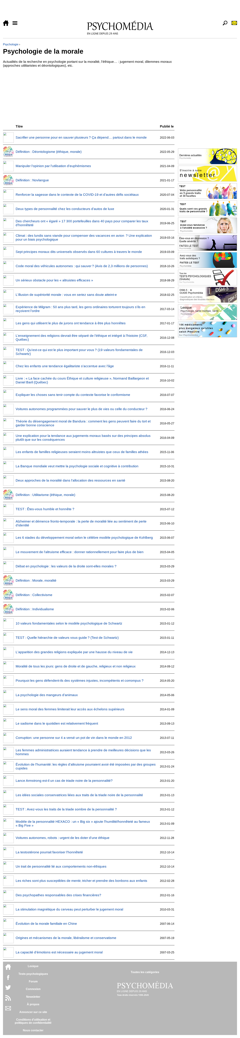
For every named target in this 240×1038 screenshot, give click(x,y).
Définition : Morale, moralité (36, 580)
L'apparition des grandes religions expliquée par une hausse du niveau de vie (74, 652)
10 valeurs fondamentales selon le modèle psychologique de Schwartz (69, 623)
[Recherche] (223, 24)
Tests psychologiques (33, 973)
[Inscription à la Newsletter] (233, 24)
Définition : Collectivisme (34, 595)
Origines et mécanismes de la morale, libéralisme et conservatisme (66, 938)
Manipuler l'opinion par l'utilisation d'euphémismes (53, 166)
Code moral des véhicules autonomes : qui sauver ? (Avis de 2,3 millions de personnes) (82, 266)
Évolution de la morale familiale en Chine (46, 923)
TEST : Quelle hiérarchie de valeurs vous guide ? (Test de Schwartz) (67, 637)
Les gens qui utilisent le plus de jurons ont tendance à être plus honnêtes (71, 323)
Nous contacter (33, 1030)
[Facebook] (8, 979)
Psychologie (10, 44)
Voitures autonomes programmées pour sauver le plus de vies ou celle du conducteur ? (81, 409)
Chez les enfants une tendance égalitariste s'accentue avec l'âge (65, 366)
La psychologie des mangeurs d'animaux (47, 695)
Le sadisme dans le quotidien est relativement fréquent (57, 723)
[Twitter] (8, 989)
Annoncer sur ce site (33, 1012)
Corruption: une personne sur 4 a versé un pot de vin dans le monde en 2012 (74, 738)
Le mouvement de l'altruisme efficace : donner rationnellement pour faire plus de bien (80, 552)
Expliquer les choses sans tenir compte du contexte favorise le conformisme (73, 395)
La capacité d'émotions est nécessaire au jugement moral (59, 952)
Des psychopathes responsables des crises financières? (58, 895)
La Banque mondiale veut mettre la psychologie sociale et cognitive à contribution (77, 466)
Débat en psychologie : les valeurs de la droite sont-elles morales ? (66, 566)
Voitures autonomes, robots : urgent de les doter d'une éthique (62, 838)
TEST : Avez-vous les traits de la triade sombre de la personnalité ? (66, 809)
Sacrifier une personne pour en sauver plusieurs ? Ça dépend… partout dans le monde (81, 137)
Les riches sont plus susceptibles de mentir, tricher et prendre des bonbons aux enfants (81, 881)
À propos (33, 1004)
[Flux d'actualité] (8, 999)
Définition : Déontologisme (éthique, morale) (49, 152)
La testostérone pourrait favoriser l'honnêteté (49, 852)
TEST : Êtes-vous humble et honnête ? (45, 509)
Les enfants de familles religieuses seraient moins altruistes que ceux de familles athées (82, 452)
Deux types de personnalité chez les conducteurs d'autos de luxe (65, 209)
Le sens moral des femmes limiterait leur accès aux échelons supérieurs (70, 709)
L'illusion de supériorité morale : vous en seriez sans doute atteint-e (66, 295)
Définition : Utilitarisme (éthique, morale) (45, 495)
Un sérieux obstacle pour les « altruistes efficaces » (54, 280)
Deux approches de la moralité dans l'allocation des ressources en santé (70, 480)
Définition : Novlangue (32, 180)
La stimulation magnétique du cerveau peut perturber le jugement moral (69, 909)
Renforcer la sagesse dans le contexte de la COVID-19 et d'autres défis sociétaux (77, 194)
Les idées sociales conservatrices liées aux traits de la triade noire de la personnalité (79, 795)
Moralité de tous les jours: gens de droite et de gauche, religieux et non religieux (76, 666)
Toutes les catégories (145, 972)
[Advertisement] (108, 11)
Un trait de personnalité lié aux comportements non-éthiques (61, 866)
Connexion (33, 989)
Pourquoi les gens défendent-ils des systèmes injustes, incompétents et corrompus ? (80, 680)
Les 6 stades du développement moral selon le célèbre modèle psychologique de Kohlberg (84, 537)
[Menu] (16, 24)
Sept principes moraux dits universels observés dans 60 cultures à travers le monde (79, 252)
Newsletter (33, 996)
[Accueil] (7, 24)
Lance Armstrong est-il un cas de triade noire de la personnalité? (64, 780)
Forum (33, 981)
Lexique (33, 966)
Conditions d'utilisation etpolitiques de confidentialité (33, 1021)
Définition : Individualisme (35, 609)
